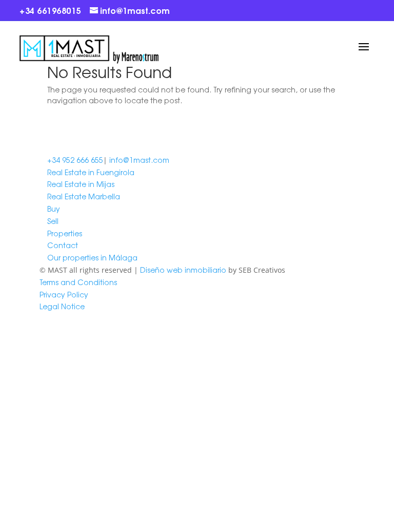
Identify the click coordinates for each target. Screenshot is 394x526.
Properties (64, 233)
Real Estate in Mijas (80, 184)
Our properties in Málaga (92, 257)
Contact (62, 245)
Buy (53, 208)
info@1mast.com (139, 160)
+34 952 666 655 (75, 160)
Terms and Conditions (78, 282)
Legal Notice (62, 306)
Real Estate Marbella (83, 196)
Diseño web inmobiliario (183, 270)
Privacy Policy (64, 294)
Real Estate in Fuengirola (90, 172)
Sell (52, 221)
